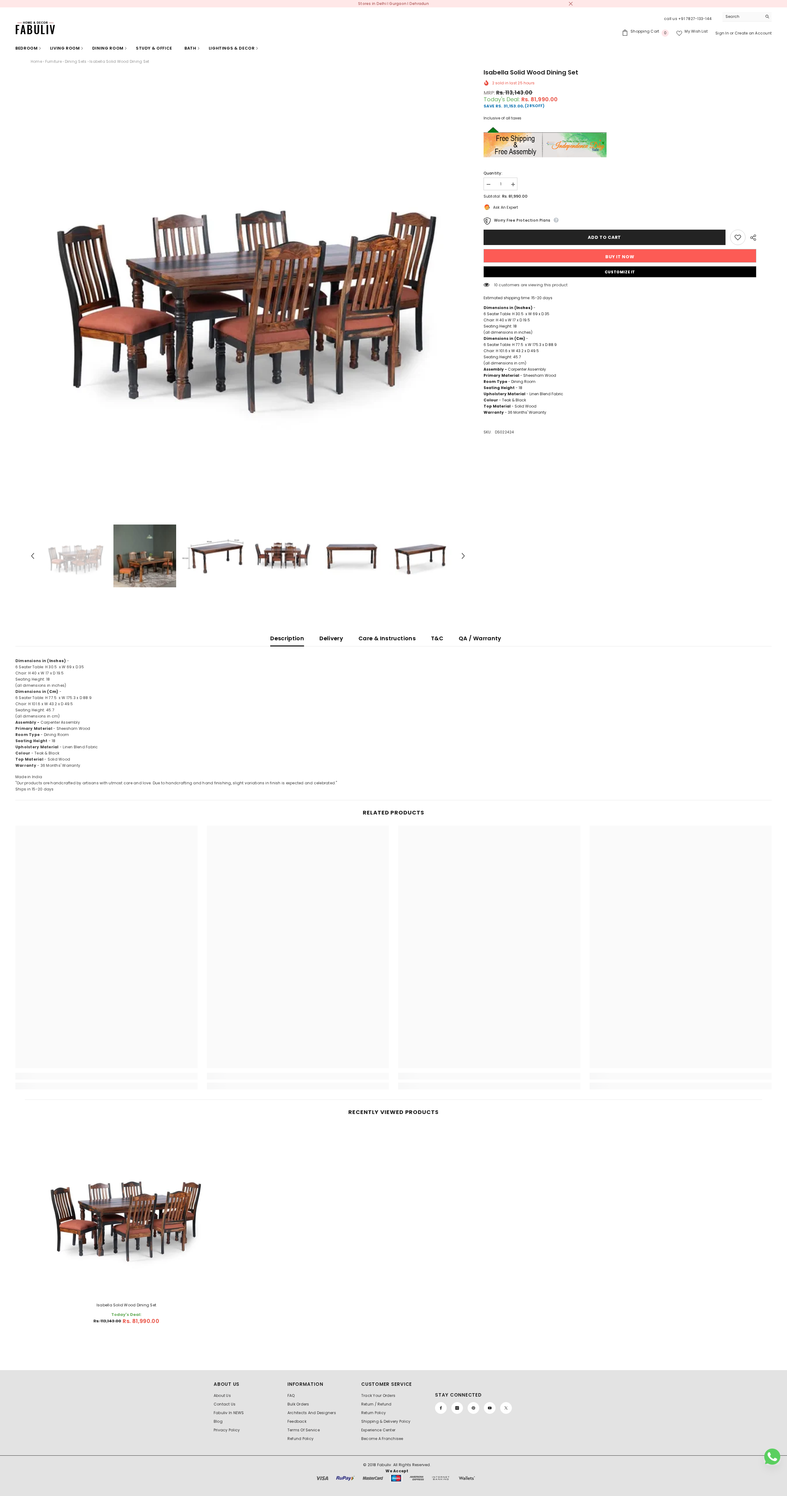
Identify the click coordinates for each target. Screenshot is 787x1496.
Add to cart (604, 237)
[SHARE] (750, 237)
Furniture (53, 61)
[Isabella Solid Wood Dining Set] (126, 1211)
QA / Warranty (480, 638)
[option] (248, 285)
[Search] (747, 17)
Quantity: (493, 173)
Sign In (722, 33)
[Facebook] (441, 1408)
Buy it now (619, 257)
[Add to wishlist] (737, 237)
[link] (106, 1076)
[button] (32, 556)
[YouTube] (490, 1408)
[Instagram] (457, 1408)
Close (570, 3)
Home (36, 61)
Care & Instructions (387, 638)
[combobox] (742, 16)
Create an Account (753, 33)
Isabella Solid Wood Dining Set (126, 1305)
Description (287, 638)
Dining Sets (76, 61)
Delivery (331, 638)
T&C (437, 638)
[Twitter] (506, 1408)
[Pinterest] (473, 1408)
